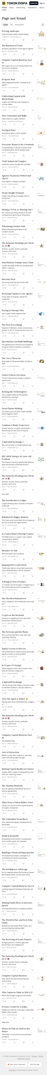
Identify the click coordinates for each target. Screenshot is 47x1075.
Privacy (34, 1056)
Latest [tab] (5, 25)
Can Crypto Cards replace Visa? (14, 313)
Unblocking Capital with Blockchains (13, 97)
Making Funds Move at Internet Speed (17, 904)
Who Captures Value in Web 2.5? (17, 992)
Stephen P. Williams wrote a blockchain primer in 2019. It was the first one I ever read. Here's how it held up (18, 329)
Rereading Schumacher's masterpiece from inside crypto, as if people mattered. (16, 840)
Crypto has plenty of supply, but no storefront (15, 197)
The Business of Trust (12, 45)
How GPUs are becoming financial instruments (15, 980)
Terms (40, 1056)
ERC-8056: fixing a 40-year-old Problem (16, 457)
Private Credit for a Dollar (14, 1007)
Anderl (10, 707)
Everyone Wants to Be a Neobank (18, 144)
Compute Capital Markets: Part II (18, 886)
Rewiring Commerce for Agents (17, 293)
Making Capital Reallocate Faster (18, 769)
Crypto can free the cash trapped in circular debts (15, 103)
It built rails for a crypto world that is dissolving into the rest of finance (16, 429)
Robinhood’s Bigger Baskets (15, 517)
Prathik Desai (13, 51)
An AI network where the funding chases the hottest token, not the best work (18, 873)
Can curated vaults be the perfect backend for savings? (15, 396)
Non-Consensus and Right (14, 115)
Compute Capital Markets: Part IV (17, 61)
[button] (4, 7)
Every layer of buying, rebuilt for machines (14, 298)
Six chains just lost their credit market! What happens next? (17, 412)
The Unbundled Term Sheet (15, 819)
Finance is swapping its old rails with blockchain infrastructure (16, 619)
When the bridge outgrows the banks (16, 995)
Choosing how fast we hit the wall (15, 282)
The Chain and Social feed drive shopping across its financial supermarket (18, 521)
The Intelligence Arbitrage (14, 869)
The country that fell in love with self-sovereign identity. (16, 636)
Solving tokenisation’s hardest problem (17, 908)
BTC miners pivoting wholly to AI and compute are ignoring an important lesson (16, 213)
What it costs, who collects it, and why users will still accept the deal (17, 756)
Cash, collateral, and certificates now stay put (18, 602)
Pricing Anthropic (10, 31)
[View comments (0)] (14, 40)
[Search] (43, 24)
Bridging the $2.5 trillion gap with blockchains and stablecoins (15, 943)
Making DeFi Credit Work (14, 565)
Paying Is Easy (9, 130)
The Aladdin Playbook (12, 785)
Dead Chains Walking (12, 408)
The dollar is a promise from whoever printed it (16, 1035)
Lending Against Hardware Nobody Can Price (17, 890)
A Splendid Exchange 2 (13, 442)
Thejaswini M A (15, 37)
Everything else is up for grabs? (14, 133)
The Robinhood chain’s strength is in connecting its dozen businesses (16, 856)
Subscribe (33, 3)
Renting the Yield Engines (14, 391)
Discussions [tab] (19, 25)
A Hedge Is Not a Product (14, 581)
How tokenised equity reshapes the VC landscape (17, 823)
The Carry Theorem (11, 358)
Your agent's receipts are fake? (14, 181)
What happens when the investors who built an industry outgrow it (17, 669)
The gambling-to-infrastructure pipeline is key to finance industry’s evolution (17, 345)
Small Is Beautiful (10, 836)
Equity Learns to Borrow (14, 648)
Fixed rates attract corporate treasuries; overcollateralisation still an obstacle (17, 569)
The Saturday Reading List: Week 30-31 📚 (18, 477)
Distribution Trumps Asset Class (17, 262)
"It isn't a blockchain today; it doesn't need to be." (16, 379)
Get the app (34, 1064)
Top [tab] (11, 25)
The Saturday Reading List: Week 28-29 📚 (18, 717)
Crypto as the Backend (13, 615)
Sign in (42, 3)
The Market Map (8, 741)
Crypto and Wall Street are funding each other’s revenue (17, 266)
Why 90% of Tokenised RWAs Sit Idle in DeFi (17, 362)
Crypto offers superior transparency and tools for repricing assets (17, 773)
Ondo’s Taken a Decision (14, 375)
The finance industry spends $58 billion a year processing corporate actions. (18, 463)
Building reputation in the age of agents (17, 48)
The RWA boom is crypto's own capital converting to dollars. (17, 538)
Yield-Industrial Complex (14, 161)
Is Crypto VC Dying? (11, 665)
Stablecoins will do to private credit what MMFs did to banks (18, 1011)
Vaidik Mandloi (13, 71)
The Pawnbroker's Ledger (14, 500)
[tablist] (13, 24)
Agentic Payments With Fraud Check (16, 177)
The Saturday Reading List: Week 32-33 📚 (18, 244)
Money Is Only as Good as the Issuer (16, 1030)
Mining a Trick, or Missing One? (17, 209)
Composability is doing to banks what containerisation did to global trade (16, 148)
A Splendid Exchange (12, 682)
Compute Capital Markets (14, 975)
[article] (23, 35)
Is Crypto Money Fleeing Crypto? (18, 534)
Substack (12, 1070)
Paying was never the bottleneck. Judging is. (18, 703)
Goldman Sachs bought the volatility (16, 164)
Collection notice (23, 1058)
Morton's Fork (8, 279)
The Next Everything (12, 325)
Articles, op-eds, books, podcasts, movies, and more (15, 250)
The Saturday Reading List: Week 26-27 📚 (18, 957)
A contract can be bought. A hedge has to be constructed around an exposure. (18, 586)
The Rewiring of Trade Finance (17, 939)
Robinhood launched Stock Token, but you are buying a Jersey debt (16, 927)
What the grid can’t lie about (13, 553)
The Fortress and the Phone (15, 632)
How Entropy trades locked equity (15, 34)
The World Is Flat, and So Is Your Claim (17, 921)
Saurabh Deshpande (15, 121)
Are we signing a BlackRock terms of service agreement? (16, 790)
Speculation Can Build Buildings (17, 341)
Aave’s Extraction (10, 752)
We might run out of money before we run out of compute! (17, 67)
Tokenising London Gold (13, 226)
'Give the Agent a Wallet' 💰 (15, 699)
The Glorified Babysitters (14, 598)
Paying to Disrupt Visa (13, 310)
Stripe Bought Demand (13, 193)
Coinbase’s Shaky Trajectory (15, 425)
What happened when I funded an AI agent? (16, 83)
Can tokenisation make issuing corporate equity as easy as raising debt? (18, 652)
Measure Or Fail (9, 550)
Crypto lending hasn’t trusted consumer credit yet (17, 504)
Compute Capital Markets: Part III (17, 736)
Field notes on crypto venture (13, 119)
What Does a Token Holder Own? (17, 802)
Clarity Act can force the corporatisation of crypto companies (17, 806)
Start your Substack (17, 1064)
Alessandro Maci (13, 366)
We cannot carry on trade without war (17, 445)
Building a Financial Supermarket (18, 852)
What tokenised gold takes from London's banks (14, 230)
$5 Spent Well (8, 79)
